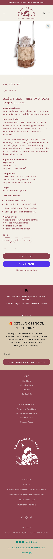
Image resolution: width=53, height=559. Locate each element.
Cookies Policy (26, 422)
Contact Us (26, 394)
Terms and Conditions (27, 409)
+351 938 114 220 (28, 499)
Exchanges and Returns (26, 413)
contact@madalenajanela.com (29, 494)
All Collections (26, 385)
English (25, 527)
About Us (26, 389)
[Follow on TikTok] (31, 517)
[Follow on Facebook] (22, 517)
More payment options (26, 270)
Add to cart (26, 256)
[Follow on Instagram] (26, 517)
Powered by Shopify (39, 533)
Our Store (26, 381)
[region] (26, 300)
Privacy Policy (26, 417)
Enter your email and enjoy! (26, 362)
